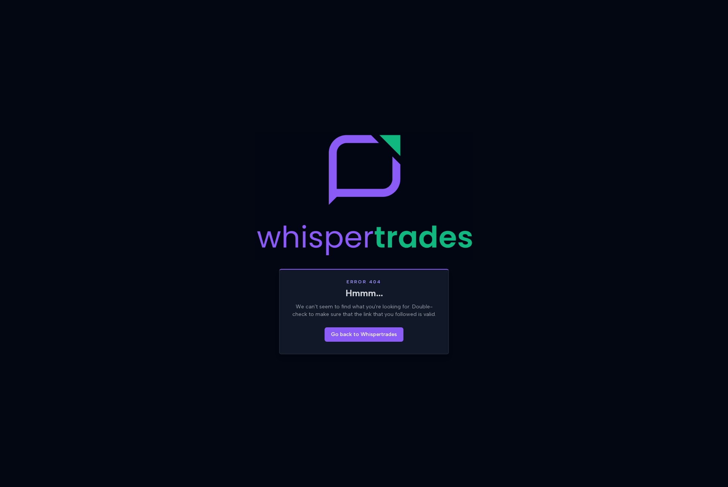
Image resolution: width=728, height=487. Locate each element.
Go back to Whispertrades (364, 334)
